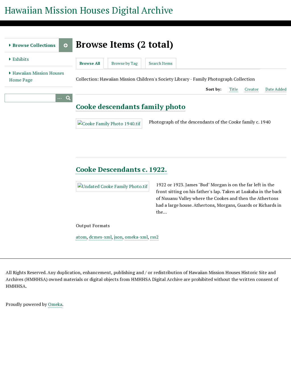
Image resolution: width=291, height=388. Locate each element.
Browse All (90, 63)
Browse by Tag (124, 63)
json (118, 237)
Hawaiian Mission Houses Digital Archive (89, 10)
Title (233, 89)
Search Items (160, 63)
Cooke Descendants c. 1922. (121, 169)
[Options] (59, 98)
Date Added (275, 89)
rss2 (154, 237)
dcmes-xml (100, 237)
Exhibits (21, 59)
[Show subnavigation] (65, 45)
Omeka (55, 304)
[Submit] (68, 98)
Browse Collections (34, 45)
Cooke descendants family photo (130, 106)
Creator (252, 89)
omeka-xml (136, 237)
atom (81, 237)
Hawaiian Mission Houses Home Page (36, 76)
